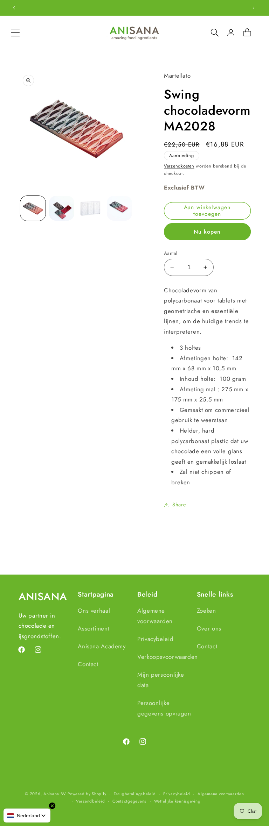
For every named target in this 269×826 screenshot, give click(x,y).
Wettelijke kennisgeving (177, 801)
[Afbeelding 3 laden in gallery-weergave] (90, 208)
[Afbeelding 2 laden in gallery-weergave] (61, 208)
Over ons (209, 628)
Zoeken (206, 610)
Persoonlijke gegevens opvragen (164, 708)
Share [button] (179, 504)
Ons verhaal (94, 610)
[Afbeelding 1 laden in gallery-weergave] (33, 208)
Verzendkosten (179, 166)
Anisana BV (54, 794)
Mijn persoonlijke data (160, 679)
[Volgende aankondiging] (253, 7)
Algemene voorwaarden (155, 615)
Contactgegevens (129, 801)
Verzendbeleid (90, 801)
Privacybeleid (155, 639)
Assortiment (93, 628)
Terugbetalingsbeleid (135, 794)
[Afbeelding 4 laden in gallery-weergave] (119, 208)
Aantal (171, 253)
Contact (88, 664)
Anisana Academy (101, 646)
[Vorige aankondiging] (14, 7)
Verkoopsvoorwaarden (167, 657)
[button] (15, 32)
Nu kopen (207, 232)
